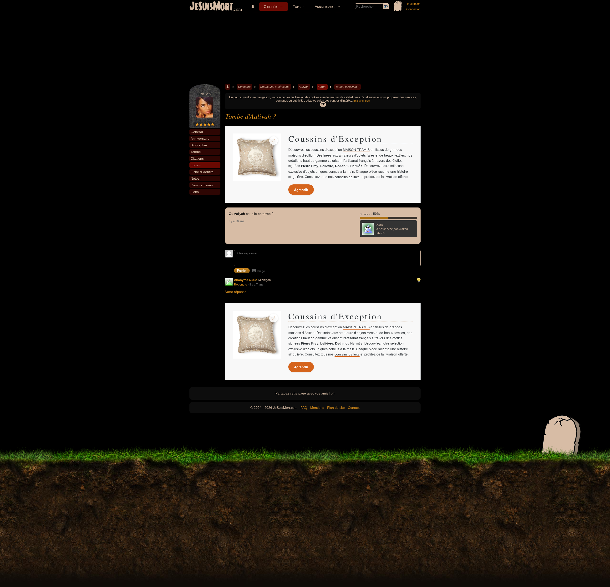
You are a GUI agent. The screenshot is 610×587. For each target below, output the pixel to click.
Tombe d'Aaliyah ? (347, 87)
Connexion (413, 9)
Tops (296, 7)
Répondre (240, 284)
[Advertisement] (305, 48)
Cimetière (271, 7)
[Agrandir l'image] (273, 140)
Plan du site (336, 407)
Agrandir (301, 189)
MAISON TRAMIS (356, 150)
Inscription (414, 3)
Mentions (317, 407)
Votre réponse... (237, 292)
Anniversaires (325, 7)
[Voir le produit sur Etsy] (257, 157)
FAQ (303, 407)
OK (323, 104)
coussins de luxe (347, 177)
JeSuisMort (211, 6)
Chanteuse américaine (275, 87)
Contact (354, 407)
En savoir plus (361, 100)
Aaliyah (304, 87)
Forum (322, 87)
